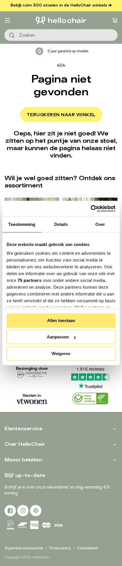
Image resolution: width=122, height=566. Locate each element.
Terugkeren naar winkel (61, 115)
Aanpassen (58, 336)
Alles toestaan (61, 320)
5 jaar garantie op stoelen (68, 51)
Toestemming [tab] (21, 224)
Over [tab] (100, 224)
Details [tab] (61, 224)
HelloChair (41, 557)
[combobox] (61, 35)
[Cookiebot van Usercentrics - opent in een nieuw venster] (90, 208)
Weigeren (61, 353)
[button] (7, 20)
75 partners (30, 280)
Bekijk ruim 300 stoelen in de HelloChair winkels (58, 5)
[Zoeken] (12, 35)
